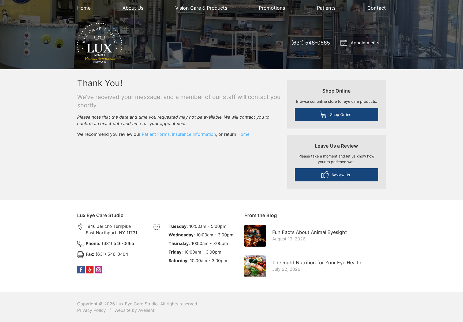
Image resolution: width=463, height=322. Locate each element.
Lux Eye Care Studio (137, 303)
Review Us (340, 175)
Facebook (81, 269)
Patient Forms (156, 134)
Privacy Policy (91, 310)
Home (84, 8)
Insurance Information (194, 134)
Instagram (98, 269)
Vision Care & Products (201, 8)
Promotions (272, 8)
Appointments (364, 42)
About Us (132, 8)
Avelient (146, 310)
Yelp (90, 269)
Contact (376, 8)
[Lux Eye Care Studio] (99, 43)
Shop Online (340, 114)
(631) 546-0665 (310, 42)
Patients (326, 8)
